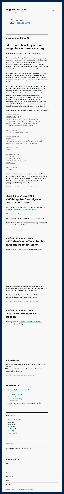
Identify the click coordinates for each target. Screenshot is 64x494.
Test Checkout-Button (15, 394)
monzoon (22, 186)
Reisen (10, 426)
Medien (10, 424)
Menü (54, 10)
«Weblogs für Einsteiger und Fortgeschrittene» (25, 199)
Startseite (9, 473)
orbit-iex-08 (29, 186)
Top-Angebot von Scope (15, 399)
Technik (19, 301)
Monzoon (37, 86)
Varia (18, 375)
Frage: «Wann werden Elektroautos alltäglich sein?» (24, 403)
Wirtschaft (16, 186)
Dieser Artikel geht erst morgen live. (19, 390)
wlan (33, 186)
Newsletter (9, 476)
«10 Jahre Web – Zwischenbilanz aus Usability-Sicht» (25, 241)
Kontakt (8, 484)
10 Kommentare (34, 301)
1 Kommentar (39, 186)
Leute (15, 229)
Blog (7, 480)
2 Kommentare (32, 375)
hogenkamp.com (16, 9)
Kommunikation (13, 420)
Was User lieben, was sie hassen (22, 313)
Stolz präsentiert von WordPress (25, 489)
